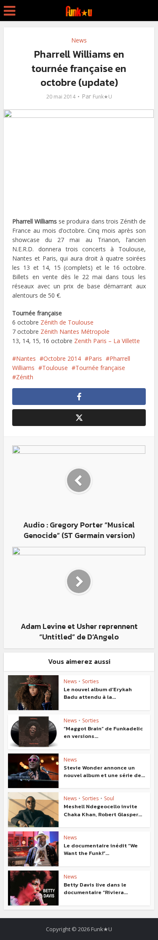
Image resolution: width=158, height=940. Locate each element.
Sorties (90, 681)
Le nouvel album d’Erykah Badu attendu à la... (98, 693)
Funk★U (102, 96)
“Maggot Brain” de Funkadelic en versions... (103, 732)
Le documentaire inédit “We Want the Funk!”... (101, 849)
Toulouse (55, 368)
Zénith (24, 377)
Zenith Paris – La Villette (107, 341)
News (79, 40)
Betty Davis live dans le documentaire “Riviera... (96, 888)
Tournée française (100, 368)
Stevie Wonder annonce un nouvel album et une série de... (104, 771)
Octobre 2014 (62, 358)
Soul (109, 798)
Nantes (26, 358)
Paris (95, 358)
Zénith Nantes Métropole (75, 332)
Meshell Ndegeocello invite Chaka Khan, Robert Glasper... (103, 810)
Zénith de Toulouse (67, 322)
